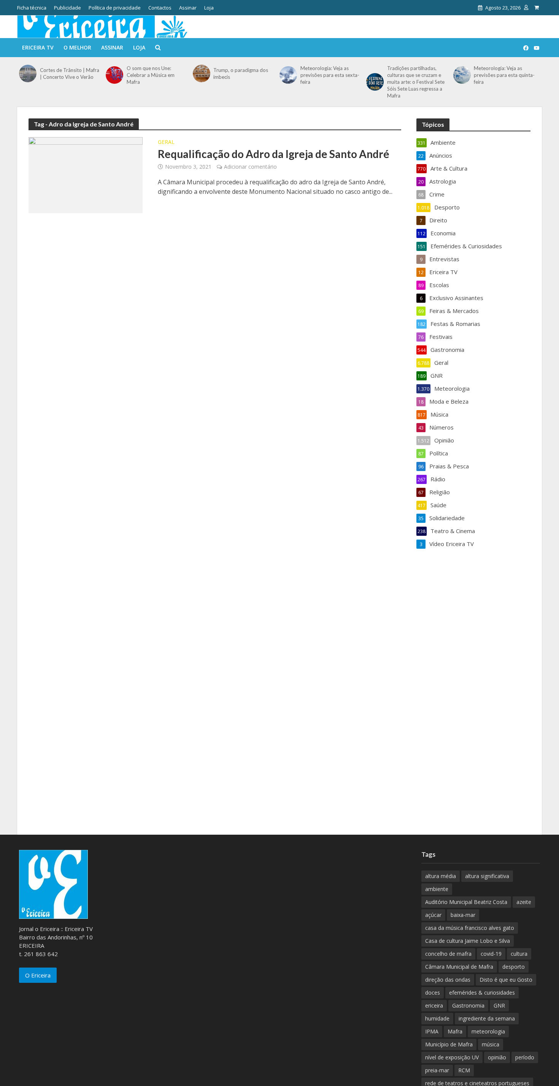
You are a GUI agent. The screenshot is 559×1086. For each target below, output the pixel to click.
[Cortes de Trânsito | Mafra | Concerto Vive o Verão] (27, 73)
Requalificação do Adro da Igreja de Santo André (273, 153)
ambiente (436, 889)
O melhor (77, 47)
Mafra (455, 1031)
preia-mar (437, 1070)
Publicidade (67, 7)
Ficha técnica (31, 7)
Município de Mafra (449, 1044)
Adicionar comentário (250, 166)
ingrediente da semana (487, 1018)
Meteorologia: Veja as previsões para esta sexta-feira (329, 75)
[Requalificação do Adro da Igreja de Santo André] (86, 174)
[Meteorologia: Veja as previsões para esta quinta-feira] (461, 75)
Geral (166, 142)
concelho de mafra (448, 953)
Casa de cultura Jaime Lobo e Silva (467, 940)
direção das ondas (447, 979)
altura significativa (487, 876)
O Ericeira (38, 975)
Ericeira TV (38, 47)
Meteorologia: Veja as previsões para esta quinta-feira (504, 75)
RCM (464, 1070)
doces (432, 992)
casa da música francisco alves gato (469, 927)
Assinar (188, 7)
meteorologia (488, 1031)
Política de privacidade (115, 7)
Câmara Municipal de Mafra (459, 966)
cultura (519, 953)
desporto (513, 966)
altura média (440, 876)
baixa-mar (463, 914)
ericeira (434, 1005)
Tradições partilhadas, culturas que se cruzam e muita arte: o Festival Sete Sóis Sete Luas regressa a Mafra (416, 82)
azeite (523, 902)
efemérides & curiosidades (482, 992)
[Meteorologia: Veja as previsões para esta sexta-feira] (288, 75)
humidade (437, 1018)
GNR (499, 1005)
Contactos (160, 7)
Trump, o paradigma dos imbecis (240, 73)
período (524, 1057)
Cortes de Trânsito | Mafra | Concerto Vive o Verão (69, 73)
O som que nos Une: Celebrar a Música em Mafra (151, 75)
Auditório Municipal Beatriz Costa (466, 902)
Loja (209, 7)
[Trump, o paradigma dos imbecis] (201, 73)
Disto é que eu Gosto (506, 979)
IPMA (431, 1031)
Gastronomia (468, 1005)
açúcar (433, 914)
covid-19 (491, 953)
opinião (497, 1057)
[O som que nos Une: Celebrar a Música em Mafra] (114, 75)
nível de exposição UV (452, 1057)
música (490, 1044)
